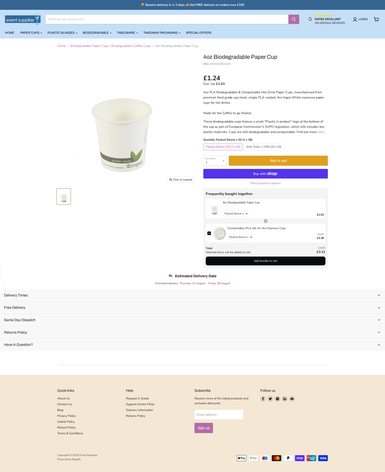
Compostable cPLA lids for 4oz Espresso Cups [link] (256, 228)
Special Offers (198, 32)
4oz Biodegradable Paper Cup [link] (241, 202)
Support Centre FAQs (140, 404)
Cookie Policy (66, 422)
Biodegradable (96, 32)
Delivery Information (139, 410)
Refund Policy (66, 427)
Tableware (126, 32)
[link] (214, 209)
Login (363, 19)
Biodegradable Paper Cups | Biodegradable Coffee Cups (110, 46)
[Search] (293, 19)
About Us (63, 398)
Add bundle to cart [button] (265, 261)
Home (9, 32)
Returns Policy (135, 416)
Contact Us (64, 404)
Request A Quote (137, 398)
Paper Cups (30, 32)
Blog (60, 410)
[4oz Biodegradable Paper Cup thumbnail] (64, 196)
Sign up (204, 428)
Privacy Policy (66, 416)
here (321, 132)
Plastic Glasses (61, 32)
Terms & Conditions (70, 433)
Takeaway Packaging (160, 32)
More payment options (265, 183)
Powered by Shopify (69, 459)
